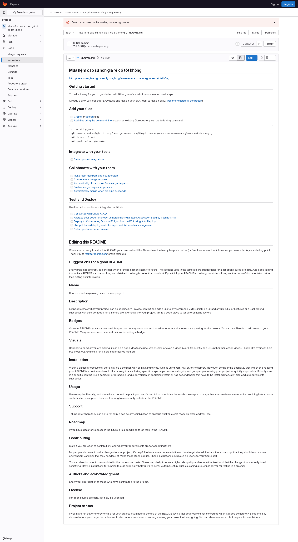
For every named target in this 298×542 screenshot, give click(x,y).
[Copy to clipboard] (269, 129)
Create (78, 116)
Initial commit (81, 42)
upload (90, 116)
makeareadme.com (96, 253)
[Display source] (233, 58)
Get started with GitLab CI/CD (90, 213)
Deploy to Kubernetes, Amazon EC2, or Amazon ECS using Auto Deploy (115, 221)
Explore (14, 4)
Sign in (275, 4)
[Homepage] (5, 4)
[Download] (273, 58)
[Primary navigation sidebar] (4, 12)
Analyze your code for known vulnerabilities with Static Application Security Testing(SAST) (126, 217)
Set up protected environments (92, 229)
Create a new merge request (90, 179)
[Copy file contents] (261, 58)
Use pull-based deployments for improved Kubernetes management (113, 225)
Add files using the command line (93, 120)
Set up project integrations (89, 159)
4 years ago (103, 46)
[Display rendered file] (241, 58)
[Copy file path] (98, 58)
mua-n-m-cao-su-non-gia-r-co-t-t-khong (102, 32)
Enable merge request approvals (93, 187)
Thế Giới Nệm (80, 46)
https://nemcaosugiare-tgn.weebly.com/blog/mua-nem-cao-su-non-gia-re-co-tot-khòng (119, 78)
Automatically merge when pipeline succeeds (100, 190)
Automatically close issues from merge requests (101, 183)
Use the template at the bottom (184, 100)
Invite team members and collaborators (96, 175)
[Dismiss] (274, 22)
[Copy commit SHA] (259, 44)
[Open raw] (267, 58)
